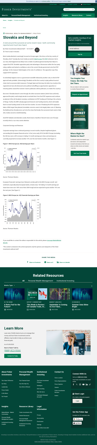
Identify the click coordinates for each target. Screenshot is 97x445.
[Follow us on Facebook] (73, 384)
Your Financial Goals (24, 380)
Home (4, 20)
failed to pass (38, 59)
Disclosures (40, 421)
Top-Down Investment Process (43, 381)
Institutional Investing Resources (25, 424)
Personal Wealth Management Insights (7, 418)
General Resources (24, 415)
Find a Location (59, 378)
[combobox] (79, 9)
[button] (93, 9)
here (69, 1)
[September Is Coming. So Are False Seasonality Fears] (59, 299)
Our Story (4, 383)
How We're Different (24, 387)
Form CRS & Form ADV (43, 428)
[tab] (23, 280)
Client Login (72, 4)
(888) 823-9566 (12, 350)
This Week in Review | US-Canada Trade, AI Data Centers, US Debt (36, 306)
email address (74, 48)
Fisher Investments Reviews (60, 391)
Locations (53, 4)
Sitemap (39, 424)
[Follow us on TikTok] (90, 384)
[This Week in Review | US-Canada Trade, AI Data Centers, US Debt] (37, 299)
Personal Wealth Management (20, 15)
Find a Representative (60, 381)
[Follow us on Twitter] (77, 384)
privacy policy (46, 1)
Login (77, 401)
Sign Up (80, 54)
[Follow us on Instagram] (80, 384)
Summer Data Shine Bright (80, 306)
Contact (88, 15)
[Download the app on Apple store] (77, 423)
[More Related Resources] (91, 285)
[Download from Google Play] (78, 419)
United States (87, 4)
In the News (5, 393)
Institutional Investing (41, 15)
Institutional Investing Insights (7, 423)
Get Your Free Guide (80, 153)
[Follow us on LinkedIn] (87, 384)
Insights (65, 15)
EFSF (46, 59)
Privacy (39, 415)
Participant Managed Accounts (42, 396)
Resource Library (77, 15)
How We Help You (24, 383)
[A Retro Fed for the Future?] (14, 299)
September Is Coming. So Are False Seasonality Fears (58, 306)
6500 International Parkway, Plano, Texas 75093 (48, 441)
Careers (62, 4)
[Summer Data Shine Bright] (82, 299)
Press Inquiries (59, 384)
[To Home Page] (17, 9)
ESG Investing (40, 388)
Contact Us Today (13, 356)
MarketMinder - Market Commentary (8, 413)
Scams (56, 395)
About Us (5, 15)
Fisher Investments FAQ (25, 412)
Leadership (5, 387)
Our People (5, 396)
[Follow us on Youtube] (83, 384)
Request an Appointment (80, 94)
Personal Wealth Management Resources (25, 419)
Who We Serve (41, 392)
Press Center (5, 390)
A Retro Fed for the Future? (12, 306)
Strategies (39, 385)
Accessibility (40, 418)
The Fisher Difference (7, 380)
